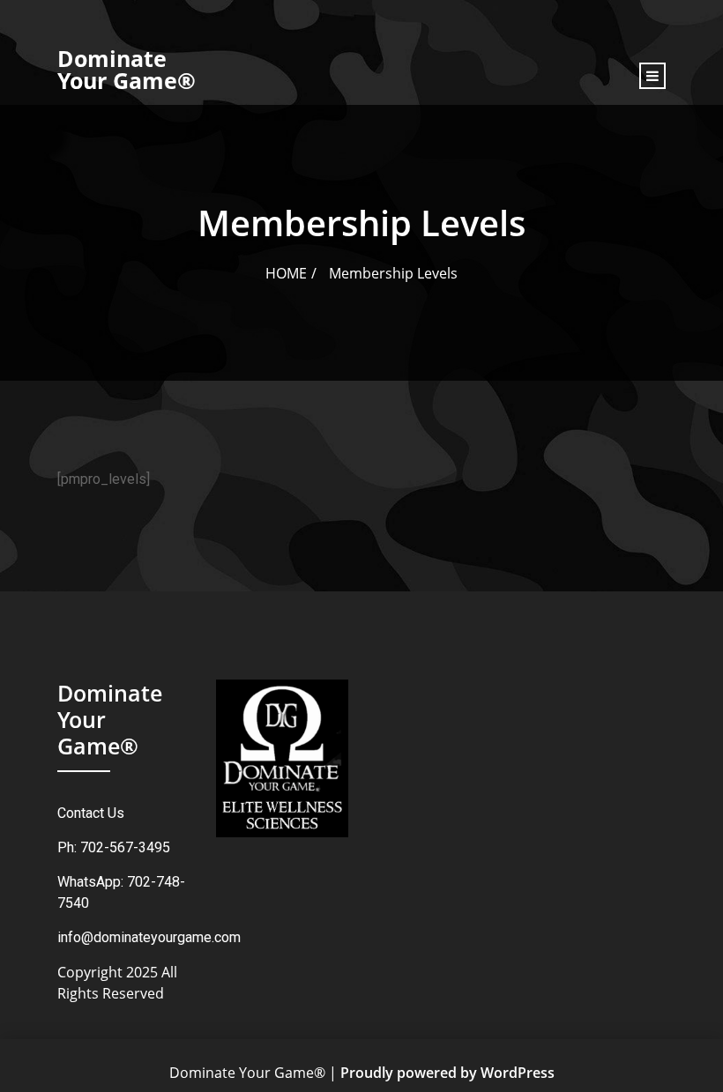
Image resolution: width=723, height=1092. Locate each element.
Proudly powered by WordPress (447, 1072)
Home (286, 273)
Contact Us (90, 813)
